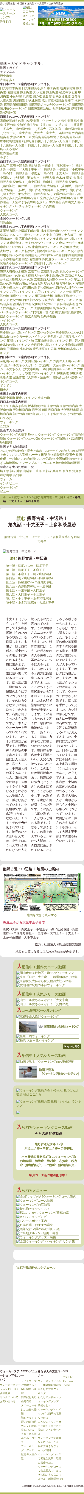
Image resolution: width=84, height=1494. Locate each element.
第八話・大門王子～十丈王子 (25, 594)
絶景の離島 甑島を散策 (40, 316)
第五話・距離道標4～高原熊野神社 (29, 582)
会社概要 (5, 1393)
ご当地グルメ (25, 51)
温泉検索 (8, 51)
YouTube (68, 1377)
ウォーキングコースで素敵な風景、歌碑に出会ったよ (49, 1458)
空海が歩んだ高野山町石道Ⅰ (19, 198)
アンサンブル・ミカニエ (35, 463)
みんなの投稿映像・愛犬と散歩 (21, 450)
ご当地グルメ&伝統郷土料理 (29, 1389)
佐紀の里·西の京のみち (25, 300)
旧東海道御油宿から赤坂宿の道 (49, 108)
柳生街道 (67, 120)
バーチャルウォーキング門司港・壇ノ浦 (27, 312)
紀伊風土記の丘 (42, 304)
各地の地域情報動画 (66, 463)
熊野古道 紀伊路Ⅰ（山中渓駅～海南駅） (27, 182)
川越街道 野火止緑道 (27, 100)
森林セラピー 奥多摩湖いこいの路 (60, 332)
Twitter (66, 1384)
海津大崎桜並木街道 (13, 271)
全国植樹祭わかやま (69, 458)
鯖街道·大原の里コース (15, 137)
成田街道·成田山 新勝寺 (58, 100)
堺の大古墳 (51, 283)
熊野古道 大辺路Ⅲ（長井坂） (49, 190)
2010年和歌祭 (46, 458)
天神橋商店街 (22, 410)
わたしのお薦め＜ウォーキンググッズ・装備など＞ (49, 1401)
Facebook (68, 1381)
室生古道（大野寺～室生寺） (38, 133)
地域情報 (6, 442)
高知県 (17, 475)
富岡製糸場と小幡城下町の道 (19, 230)
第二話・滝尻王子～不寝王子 (25, 570)
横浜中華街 (7, 397)
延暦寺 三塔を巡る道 (14, 165)
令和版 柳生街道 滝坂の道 (34, 124)
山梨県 (27, 471)
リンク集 (43, 51)
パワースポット (60, 36)
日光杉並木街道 (10, 88)
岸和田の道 (29, 287)
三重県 (37, 471)
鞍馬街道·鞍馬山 (71, 137)
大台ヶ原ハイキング (66, 365)
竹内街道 (78, 133)
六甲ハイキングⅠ (22, 291)
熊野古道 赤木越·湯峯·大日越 (62, 177)
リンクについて (9, 1397)
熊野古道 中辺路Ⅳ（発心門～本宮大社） (43, 173)
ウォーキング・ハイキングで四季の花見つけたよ (49, 1413)
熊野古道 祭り (43, 194)
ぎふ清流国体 (9, 463)
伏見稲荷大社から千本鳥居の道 (43, 275)
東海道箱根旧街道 (16, 104)
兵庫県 (57, 471)
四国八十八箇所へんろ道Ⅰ (53, 141)
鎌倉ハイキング (26, 397)
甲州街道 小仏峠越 (19, 349)
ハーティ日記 (38, 454)
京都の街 (53, 406)
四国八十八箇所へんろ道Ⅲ (46, 145)
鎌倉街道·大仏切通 (32, 92)
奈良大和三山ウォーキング (60, 300)
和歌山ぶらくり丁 (38, 414)
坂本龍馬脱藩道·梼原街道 (17, 141)
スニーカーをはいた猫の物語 (29, 1409)
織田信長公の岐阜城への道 (43, 255)
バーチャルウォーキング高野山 (34, 206)
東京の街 (44, 397)
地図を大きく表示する (42, 915)
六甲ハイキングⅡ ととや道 (53, 291)
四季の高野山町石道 (67, 194)
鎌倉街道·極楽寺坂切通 (61, 92)
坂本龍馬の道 (37, 406)
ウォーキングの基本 (13, 434)
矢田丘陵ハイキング (38, 361)
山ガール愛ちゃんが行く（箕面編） (28, 365)
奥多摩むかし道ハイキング (18, 332)
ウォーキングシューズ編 (23, 438)
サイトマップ (29, 1381)
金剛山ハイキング (12, 361)
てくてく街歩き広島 (13, 406)
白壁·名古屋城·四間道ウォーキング (45, 259)
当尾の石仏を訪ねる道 (28, 283)
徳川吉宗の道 (22, 304)
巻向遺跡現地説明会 (61, 454)
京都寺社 (34, 271)
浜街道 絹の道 (32, 96)
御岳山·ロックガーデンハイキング (23, 336)
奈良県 (67, 471)
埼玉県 (4, 471)
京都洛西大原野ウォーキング (53, 279)
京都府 (47, 471)
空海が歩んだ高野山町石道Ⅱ (59, 198)
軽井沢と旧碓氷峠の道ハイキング (47, 251)
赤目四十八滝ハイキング (50, 263)
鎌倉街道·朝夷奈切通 (61, 88)
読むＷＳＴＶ (29, 1417)
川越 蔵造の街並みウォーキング (61, 230)
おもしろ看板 (19, 454)
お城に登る (58, 414)
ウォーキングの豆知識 (25, 36)
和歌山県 (6, 475)
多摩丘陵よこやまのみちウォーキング (32, 243)
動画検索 (60, 51)
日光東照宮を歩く (34, 88)
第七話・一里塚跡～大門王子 (25, 590)
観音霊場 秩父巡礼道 (57, 96)
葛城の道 (65, 133)
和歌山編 (6, 222)
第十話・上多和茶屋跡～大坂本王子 (30, 602)
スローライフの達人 (56, 450)
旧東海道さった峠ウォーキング (50, 104)
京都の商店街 (69, 406)
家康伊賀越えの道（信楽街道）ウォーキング (30, 120)
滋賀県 (76, 471)
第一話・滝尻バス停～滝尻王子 (27, 566)
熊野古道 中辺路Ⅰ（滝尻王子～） (52, 165)
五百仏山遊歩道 (64, 304)
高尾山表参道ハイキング (35, 238)
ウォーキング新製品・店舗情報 (62, 438)
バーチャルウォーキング (8, 36)
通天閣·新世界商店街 (46, 410)
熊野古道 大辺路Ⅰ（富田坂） (54, 186)
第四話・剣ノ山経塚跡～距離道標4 (29, 578)
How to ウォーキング (42, 434)
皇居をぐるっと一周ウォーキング (22, 235)
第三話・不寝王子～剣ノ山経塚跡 (28, 574)
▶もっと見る (72, 1046)
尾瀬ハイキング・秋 (20, 340)
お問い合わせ (8, 1401)
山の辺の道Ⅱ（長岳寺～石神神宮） (40, 129)
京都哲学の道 (50, 271)
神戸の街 (19, 414)
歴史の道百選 (29, 1421)
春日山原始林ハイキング (59, 369)
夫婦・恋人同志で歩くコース (29, 1438)
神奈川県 (16, 471)
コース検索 (43, 36)
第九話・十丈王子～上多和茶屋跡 (28, 598)
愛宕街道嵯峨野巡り (45, 137)
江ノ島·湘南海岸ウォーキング (42, 247)
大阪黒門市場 (70, 410)
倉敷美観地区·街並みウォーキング (57, 308)
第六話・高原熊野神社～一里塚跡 (28, 586)
